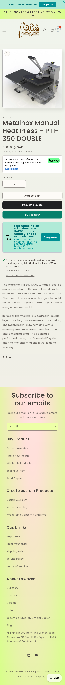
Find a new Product (19, 455)
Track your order (17, 544)
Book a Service (16, 470)
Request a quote (32, 205)
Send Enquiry (15, 478)
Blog (9, 625)
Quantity (7, 177)
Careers (11, 603)
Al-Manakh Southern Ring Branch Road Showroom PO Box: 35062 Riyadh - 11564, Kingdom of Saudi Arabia (32, 637)
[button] (4, 30)
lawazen (19, 671)
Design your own (17, 500)
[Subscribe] (54, 427)
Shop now (50, 237)
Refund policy (15, 558)
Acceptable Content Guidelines (26, 514)
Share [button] (10, 357)
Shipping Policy (16, 551)
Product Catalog (17, 507)
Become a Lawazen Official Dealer (28, 617)
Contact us (14, 595)
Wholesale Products (19, 463)
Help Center (14, 536)
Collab (11, 610)
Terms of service (24, 676)
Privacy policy (52, 671)
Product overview (17, 448)
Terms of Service (17, 566)
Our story (12, 588)
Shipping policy (44, 676)
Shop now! (48, 4)
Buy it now (32, 214)
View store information (20, 275)
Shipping (7, 151)
